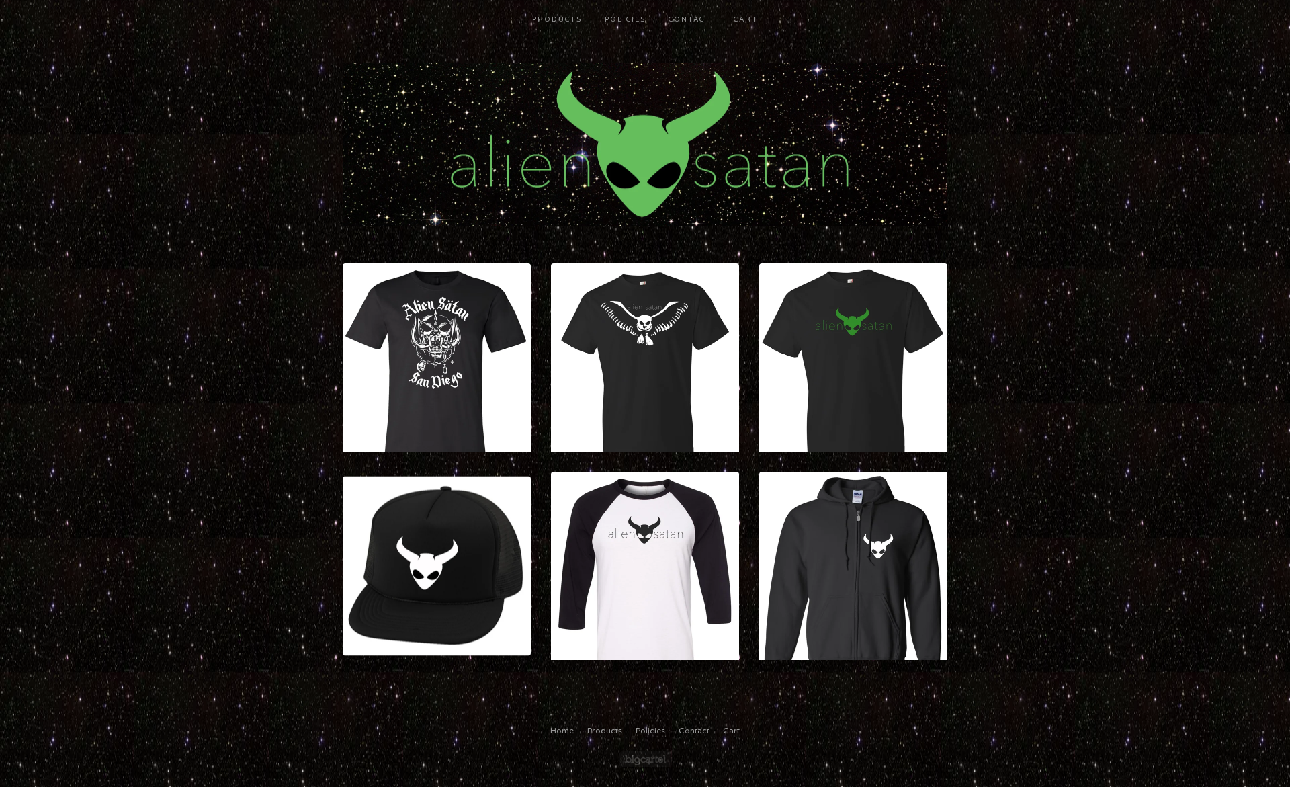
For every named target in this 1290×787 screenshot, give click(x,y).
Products (557, 19)
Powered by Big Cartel (645, 759)
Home (562, 730)
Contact (690, 19)
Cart (746, 19)
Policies (625, 19)
